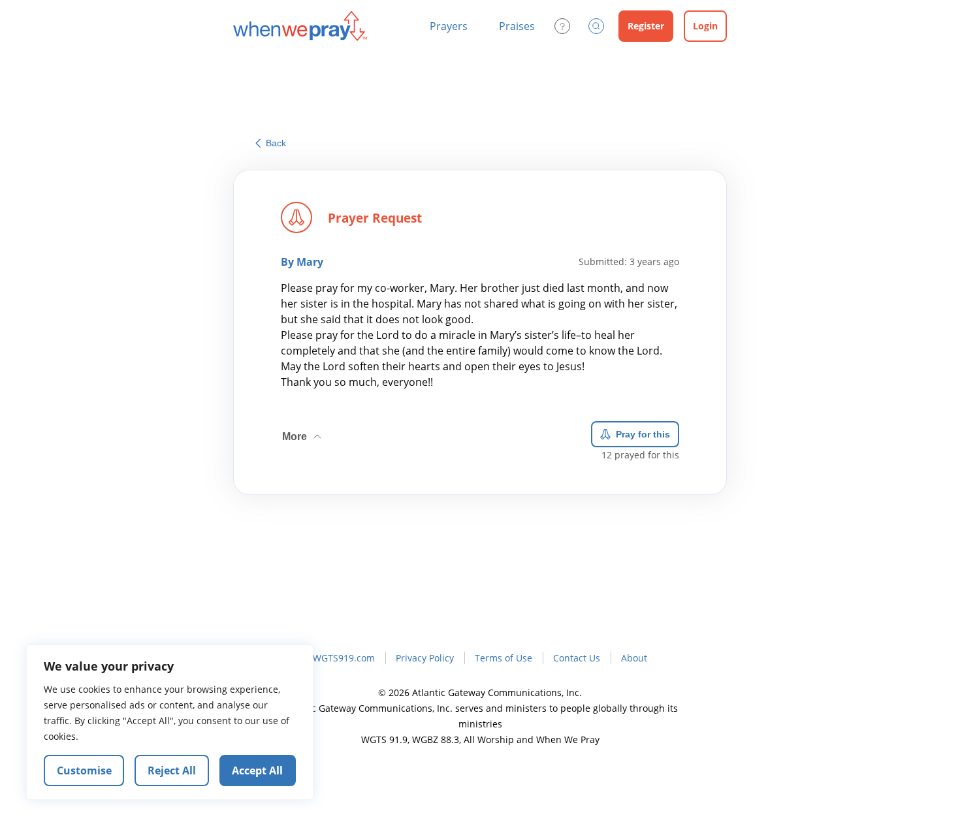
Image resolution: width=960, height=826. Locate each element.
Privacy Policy (425, 658)
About (634, 658)
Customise (84, 770)
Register (646, 26)
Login (705, 26)
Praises (517, 26)
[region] (169, 722)
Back (276, 143)
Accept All (257, 770)
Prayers (449, 26)
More (303, 431)
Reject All (172, 770)
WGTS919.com (344, 658)
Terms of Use (503, 658)
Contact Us (576, 658)
